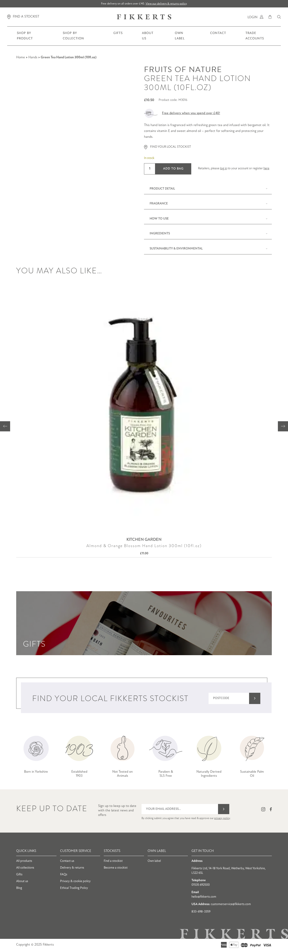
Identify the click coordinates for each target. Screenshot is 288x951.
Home (20, 57)
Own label (154, 861)
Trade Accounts (254, 38)
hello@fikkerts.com (203, 897)
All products (24, 861)
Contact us (67, 861)
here (266, 168)
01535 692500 (200, 885)
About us (148, 38)
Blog (19, 888)
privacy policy (222, 818)
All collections (25, 867)
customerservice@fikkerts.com (231, 904)
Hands (32, 57)
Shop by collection (73, 38)
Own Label (180, 38)
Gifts (118, 36)
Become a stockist (116, 867)
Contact (218, 36)
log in (223, 168)
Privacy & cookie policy (75, 881)
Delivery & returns (72, 867)
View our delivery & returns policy (166, 3)
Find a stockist (113, 861)
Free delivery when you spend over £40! (191, 113)
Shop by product (25, 38)
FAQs (63, 874)
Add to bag (173, 168)
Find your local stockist (170, 147)
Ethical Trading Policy (74, 888)
